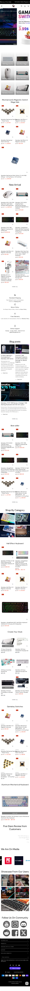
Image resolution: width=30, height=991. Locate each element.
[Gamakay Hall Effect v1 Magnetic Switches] (22, 111)
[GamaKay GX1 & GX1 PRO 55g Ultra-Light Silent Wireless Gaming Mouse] (8, 194)
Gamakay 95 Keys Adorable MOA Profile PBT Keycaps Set (22, 276)
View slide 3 (15, 43)
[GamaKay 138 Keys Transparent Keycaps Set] (22, 641)
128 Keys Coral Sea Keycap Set (6, 670)
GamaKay (13, 985)
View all (15, 286)
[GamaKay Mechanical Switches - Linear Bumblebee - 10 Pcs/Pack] (8, 764)
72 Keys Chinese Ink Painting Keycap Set (6, 649)
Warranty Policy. (25, 318)
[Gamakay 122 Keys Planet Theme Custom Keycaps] (22, 683)
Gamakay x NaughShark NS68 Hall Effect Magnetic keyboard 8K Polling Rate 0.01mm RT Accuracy (21, 563)
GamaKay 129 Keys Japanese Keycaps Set (21, 670)
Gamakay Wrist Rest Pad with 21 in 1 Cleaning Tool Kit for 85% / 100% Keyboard (21, 253)
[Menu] (1, 6)
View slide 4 (19, 43)
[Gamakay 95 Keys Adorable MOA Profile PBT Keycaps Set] (22, 267)
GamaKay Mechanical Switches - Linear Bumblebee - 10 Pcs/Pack (7, 775)
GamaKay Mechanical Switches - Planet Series (9, 120)
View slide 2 (11, 43)
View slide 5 (23, 43)
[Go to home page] (13, 6)
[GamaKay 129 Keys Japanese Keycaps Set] (22, 662)
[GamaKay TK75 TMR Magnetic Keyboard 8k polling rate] (8, 220)
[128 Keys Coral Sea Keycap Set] (8, 662)
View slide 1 (7, 43)
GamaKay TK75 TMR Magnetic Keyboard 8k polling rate (7, 229)
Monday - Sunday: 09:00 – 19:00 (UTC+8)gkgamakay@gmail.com (15, 331)
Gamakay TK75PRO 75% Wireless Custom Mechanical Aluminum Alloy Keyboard (15, 817)
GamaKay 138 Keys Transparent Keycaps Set (21, 649)
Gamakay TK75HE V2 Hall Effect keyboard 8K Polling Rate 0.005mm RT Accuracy (22, 470)
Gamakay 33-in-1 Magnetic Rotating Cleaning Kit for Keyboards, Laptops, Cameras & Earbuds (6, 277)
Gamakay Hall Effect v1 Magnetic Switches (21, 120)
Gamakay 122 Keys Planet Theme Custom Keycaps (22, 691)
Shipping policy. (17, 301)
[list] (15, 315)
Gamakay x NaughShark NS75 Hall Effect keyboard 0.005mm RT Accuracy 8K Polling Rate (22, 230)
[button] (21, 6)
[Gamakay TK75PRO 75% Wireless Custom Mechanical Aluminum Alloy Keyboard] (15, 801)
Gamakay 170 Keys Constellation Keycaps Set (7, 692)
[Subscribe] (28, 960)
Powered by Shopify (15, 986)
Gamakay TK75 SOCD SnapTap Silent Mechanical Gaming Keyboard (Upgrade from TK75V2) (21, 205)
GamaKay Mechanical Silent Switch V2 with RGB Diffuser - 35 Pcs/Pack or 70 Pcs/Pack (13, 176)
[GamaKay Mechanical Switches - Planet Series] (8, 111)
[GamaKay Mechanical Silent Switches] (8, 132)
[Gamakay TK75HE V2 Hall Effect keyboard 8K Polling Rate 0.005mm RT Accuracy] (22, 460)
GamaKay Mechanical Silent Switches (6, 141)
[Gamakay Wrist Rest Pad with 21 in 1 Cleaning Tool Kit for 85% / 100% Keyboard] (22, 243)
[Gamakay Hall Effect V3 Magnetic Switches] (22, 132)
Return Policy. (23, 309)
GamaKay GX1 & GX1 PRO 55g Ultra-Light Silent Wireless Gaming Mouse (7, 204)
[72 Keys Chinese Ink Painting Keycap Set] (8, 641)
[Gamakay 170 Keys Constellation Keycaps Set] (8, 683)
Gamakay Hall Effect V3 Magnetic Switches (21, 141)
